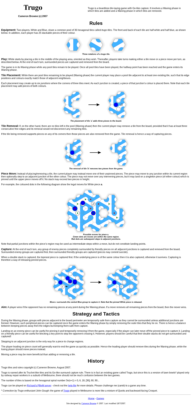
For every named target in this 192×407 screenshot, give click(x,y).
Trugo (66, 390)
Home (91, 398)
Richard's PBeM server (39, 385)
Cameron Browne (88, 403)
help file (72, 385)
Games (100, 398)
